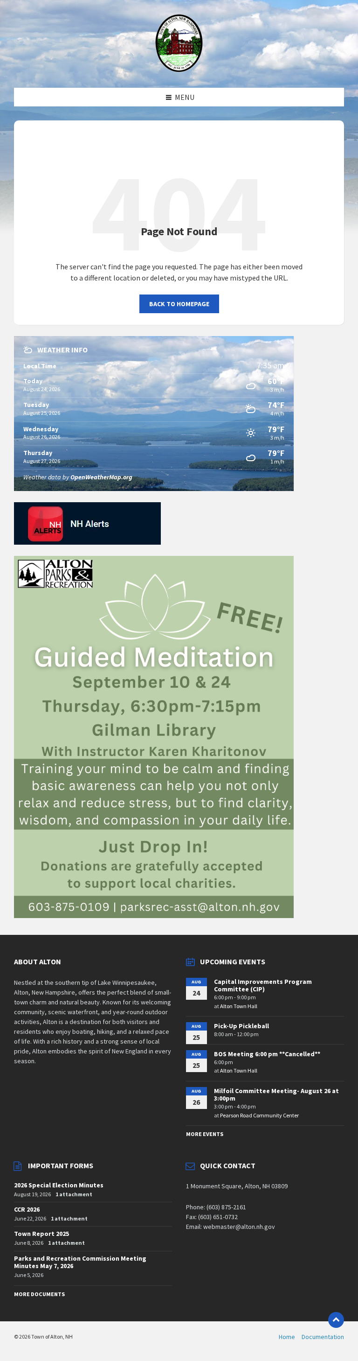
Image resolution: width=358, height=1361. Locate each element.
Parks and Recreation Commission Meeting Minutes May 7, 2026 (80, 1262)
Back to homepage (179, 304)
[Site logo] (179, 69)
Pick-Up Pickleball (241, 1026)
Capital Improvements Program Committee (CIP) (263, 985)
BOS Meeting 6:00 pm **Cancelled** (267, 1054)
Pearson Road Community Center (259, 1115)
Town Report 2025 (41, 1233)
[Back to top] (336, 1320)
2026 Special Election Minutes (58, 1185)
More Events (204, 1133)
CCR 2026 (27, 1209)
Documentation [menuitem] (323, 1337)
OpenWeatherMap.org (101, 477)
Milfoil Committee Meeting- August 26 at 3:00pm (276, 1095)
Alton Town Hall (238, 1006)
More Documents (39, 1294)
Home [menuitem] (287, 1337)
